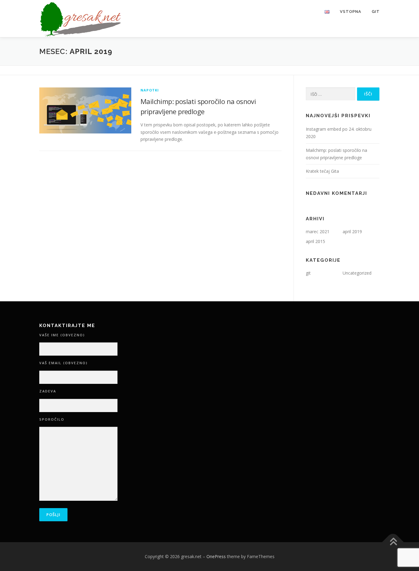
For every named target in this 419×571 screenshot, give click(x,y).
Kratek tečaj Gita (322, 171)
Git (376, 11)
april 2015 (315, 241)
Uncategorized (357, 273)
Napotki (149, 90)
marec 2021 (317, 231)
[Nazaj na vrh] (393, 542)
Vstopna (350, 11)
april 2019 (352, 231)
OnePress (216, 556)
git (308, 273)
